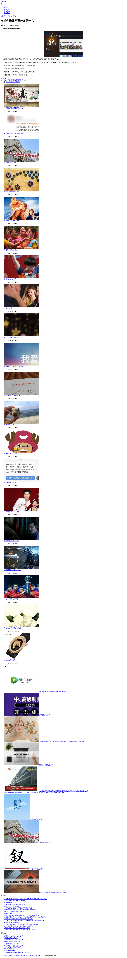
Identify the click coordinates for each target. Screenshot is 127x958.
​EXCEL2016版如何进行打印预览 (14, 911)
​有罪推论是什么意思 (10, 482)
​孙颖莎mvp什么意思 (10, 279)
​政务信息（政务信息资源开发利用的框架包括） (18, 919)
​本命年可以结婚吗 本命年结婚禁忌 (14, 900)
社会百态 (7, 11)
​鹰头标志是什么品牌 (10, 660)
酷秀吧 (3, 16)
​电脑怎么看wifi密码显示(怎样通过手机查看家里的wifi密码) (21, 915)
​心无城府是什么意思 (10, 162)
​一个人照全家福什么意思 (11, 511)
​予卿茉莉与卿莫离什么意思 (12, 628)
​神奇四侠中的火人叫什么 (11, 220)
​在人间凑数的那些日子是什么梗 (13, 133)
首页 (5, 7)
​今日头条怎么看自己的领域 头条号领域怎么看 (18, 908)
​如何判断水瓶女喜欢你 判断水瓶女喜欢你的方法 (19, 926)
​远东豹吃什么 (8, 902)
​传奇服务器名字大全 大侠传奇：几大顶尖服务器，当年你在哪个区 (24, 917)
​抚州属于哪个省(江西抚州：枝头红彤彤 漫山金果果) (20, 929)
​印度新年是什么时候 (10, 250)
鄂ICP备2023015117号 (27, 955)
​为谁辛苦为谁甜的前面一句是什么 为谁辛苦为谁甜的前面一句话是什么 (25, 899)
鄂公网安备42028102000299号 (10, 955)
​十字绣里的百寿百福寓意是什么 (16, 80)
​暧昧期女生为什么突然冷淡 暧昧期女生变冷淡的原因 (20, 910)
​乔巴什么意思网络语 (10, 453)
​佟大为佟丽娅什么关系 (13, 82)
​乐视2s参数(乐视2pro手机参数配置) (14, 904)
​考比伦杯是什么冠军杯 (11, 599)
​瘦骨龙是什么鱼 (9, 424)
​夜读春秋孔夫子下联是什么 (12, 922)
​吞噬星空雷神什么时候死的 (12, 570)
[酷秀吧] (3, 1)
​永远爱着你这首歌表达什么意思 (13, 366)
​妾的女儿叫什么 (9, 913)
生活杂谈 (7, 13)
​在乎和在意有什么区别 (11, 337)
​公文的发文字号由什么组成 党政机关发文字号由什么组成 (21, 924)
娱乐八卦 (7, 9)
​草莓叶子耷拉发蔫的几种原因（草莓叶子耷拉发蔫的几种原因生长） (25, 920)
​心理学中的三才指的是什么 (12, 395)
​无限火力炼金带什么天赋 (11, 191)
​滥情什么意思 (8, 308)
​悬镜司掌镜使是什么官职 (11, 541)
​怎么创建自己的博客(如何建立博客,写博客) (17, 928)
